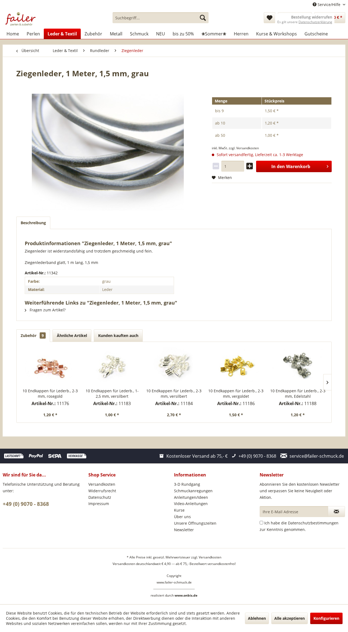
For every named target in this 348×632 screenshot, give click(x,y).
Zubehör (32, 335)
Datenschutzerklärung (315, 22)
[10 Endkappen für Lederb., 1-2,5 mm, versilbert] (112, 366)
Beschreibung (33, 222)
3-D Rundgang (187, 484)
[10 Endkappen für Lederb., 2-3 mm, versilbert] (174, 366)
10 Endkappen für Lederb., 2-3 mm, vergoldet (235, 393)
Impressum (98, 503)
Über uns (182, 516)
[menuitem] (161, 17)
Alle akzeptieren (289, 618)
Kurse (179, 510)
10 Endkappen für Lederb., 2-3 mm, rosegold (50, 393)
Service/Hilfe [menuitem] (328, 4)
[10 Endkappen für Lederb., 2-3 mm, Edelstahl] (297, 366)
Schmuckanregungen (193, 490)
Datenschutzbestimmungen (313, 522)
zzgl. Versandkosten (244, 148)
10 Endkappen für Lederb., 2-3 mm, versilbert (173, 393)
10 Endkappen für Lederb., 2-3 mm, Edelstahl (297, 393)
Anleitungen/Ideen (191, 497)
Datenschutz (99, 497)
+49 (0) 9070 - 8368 (26, 504)
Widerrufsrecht (102, 490)
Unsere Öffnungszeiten (195, 523)
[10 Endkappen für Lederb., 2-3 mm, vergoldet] (236, 366)
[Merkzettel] (269, 17)
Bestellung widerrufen (311, 17)
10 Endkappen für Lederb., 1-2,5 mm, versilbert (112, 393)
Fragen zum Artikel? (47, 309)
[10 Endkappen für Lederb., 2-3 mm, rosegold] (50, 366)
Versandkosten (101, 484)
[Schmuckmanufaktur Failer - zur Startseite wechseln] (20, 19)
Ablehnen (257, 618)
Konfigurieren (326, 618)
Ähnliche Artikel (72, 335)
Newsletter (184, 529)
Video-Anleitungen (191, 503)
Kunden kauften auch (118, 335)
